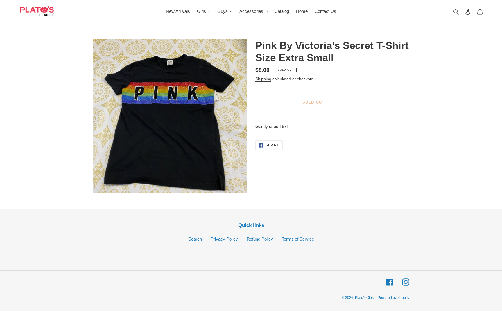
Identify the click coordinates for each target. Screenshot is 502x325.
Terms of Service (298, 239)
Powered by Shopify (393, 298)
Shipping (263, 79)
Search (195, 239)
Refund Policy (260, 239)
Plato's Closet (365, 298)
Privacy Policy (224, 239)
